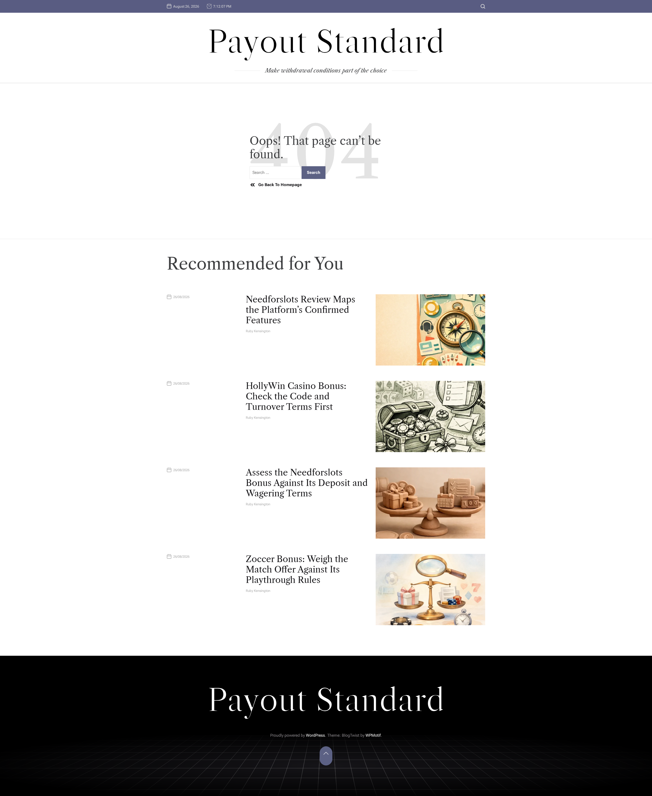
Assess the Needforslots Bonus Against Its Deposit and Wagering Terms (307, 483)
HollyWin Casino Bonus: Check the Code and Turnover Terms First (296, 396)
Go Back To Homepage (280, 184)
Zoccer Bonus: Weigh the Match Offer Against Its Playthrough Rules (297, 569)
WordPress (315, 735)
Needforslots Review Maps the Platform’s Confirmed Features (300, 310)
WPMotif (373, 735)
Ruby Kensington (258, 331)
